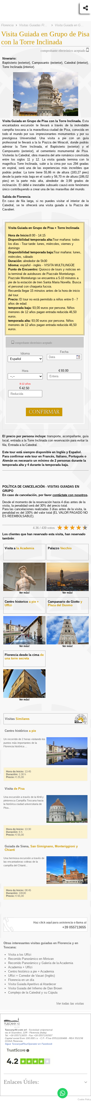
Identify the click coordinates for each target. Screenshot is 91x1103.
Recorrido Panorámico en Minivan (31, 959)
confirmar (44, 412)
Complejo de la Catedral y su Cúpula (32, 992)
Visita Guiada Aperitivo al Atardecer (32, 984)
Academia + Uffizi (20, 967)
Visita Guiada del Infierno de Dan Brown (35, 988)
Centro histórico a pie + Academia (31, 971)
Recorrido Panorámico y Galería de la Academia (40, 963)
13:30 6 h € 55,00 (18, 832)
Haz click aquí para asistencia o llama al (59, 922)
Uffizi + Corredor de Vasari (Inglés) (31, 975)
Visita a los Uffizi (19, 954)
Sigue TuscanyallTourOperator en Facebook (28, 1044)
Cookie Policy (84, 1099)
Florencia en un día (21, 980)
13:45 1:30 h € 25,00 (18, 774)
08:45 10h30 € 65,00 (18, 893)
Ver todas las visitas (70, 1003)
